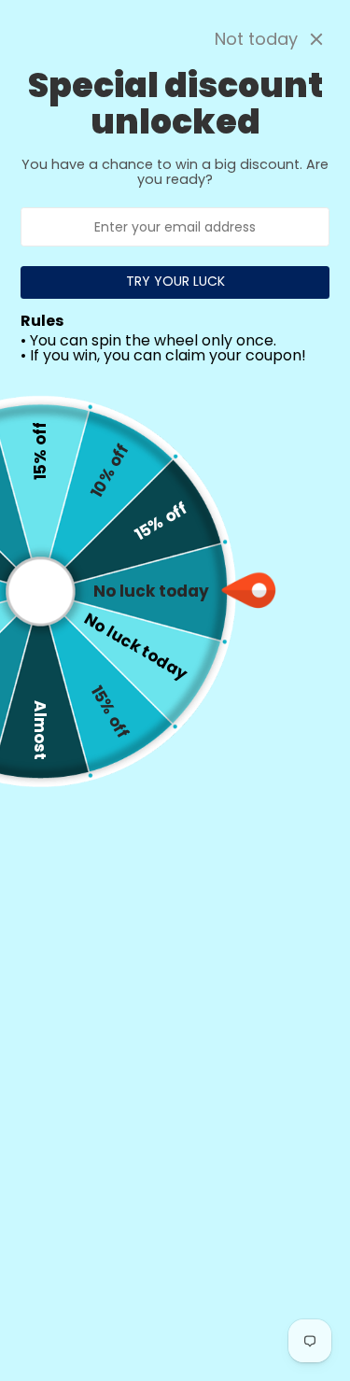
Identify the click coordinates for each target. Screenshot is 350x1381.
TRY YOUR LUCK (175, 281)
